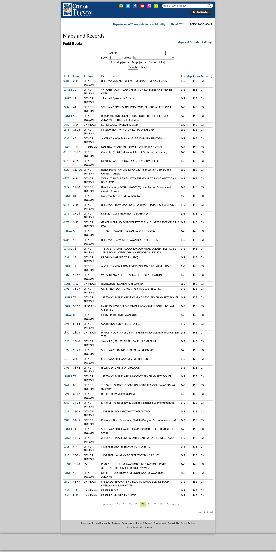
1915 (66, 455)
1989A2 (67, 231)
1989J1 (67, 438)
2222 (66, 170)
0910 (66, 152)
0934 (66, 240)
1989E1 (67, 90)
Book (104, 57)
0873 (66, 222)
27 (130, 504)
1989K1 (67, 116)
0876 (66, 161)
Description (108, 76)
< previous (107, 504)
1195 (66, 324)
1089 (66, 275)
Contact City (173, 523)
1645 (66, 130)
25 (118, 504)
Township (116, 62)
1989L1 (67, 306)
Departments (128, 523)
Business (116, 523)
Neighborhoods (102, 523)
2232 (66, 107)
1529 (66, 350)
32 (161, 504)
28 (136, 504)
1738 (66, 490)
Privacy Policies (188, 523)
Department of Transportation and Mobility (139, 24)
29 (142, 504)
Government (87, 523)
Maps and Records (83, 36)
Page (76, 76)
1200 (66, 147)
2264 (66, 385)
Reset (144, 67)
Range (135, 62)
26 (124, 504)
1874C (67, 464)
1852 (66, 332)
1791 (66, 257)
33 (167, 504)
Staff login (207, 42)
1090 (66, 341)
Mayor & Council (144, 523)
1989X (67, 98)
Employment (160, 523)
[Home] (77, 9)
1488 (66, 125)
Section (153, 62)
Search (113, 53)
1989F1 (67, 266)
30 (148, 504)
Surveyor (127, 57)
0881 (66, 81)
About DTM (177, 24)
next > (176, 504)
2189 (66, 403)
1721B (67, 284)
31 (154, 504)
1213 (66, 359)
